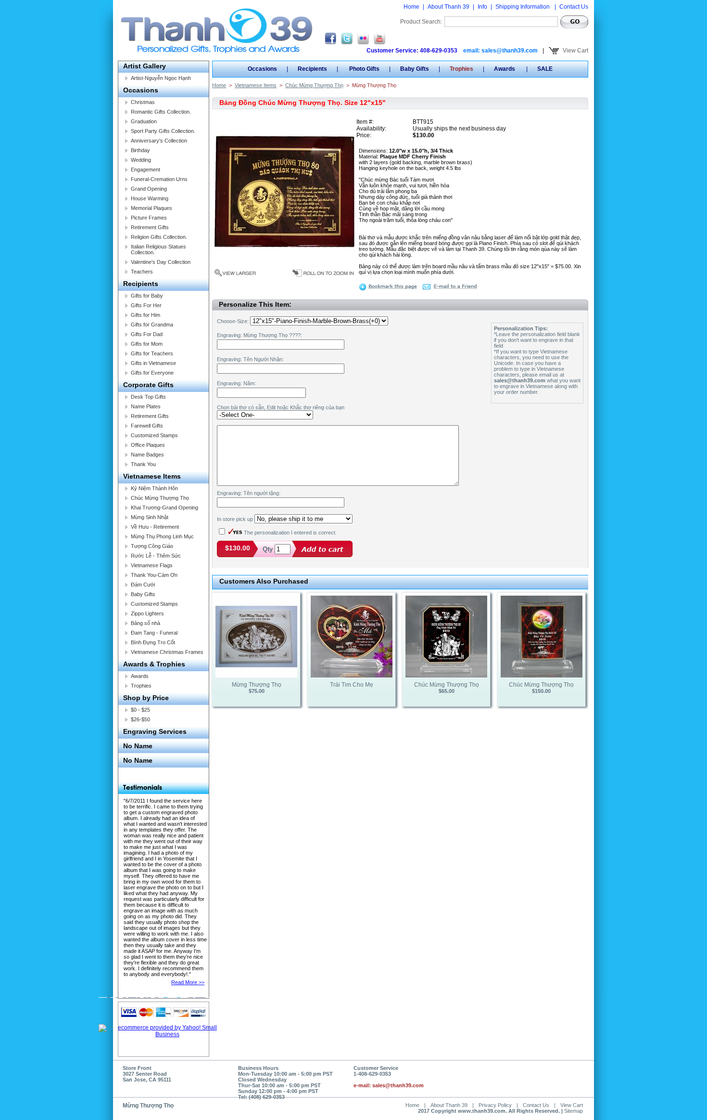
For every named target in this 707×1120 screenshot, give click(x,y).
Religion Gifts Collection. (159, 237)
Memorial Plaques (151, 208)
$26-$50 (140, 719)
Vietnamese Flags (152, 565)
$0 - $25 (140, 710)
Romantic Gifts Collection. (161, 112)
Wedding (141, 160)
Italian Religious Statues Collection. (158, 249)
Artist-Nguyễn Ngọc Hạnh (161, 78)
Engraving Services (155, 731)
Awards (140, 676)
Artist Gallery (144, 66)
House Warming (149, 198)
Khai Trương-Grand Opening (164, 507)
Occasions (140, 90)
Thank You (143, 464)
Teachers (142, 271)
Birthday (140, 150)
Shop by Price (146, 698)
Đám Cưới (143, 584)
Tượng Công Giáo (152, 546)
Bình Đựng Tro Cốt (153, 642)
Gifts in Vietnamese (153, 363)
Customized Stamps (154, 435)
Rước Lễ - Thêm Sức (156, 556)
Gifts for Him (145, 315)
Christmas (143, 102)
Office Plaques (148, 445)
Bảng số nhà (145, 623)
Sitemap (573, 1111)
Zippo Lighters (147, 613)
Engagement (145, 169)
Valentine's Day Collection (160, 262)
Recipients (140, 283)
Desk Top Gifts (148, 397)
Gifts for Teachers (152, 353)
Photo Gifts (363, 68)
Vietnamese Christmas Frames (167, 652)
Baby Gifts (143, 594)
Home (411, 6)
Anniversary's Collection (159, 140)
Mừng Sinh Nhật (149, 517)
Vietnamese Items (152, 476)
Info (482, 6)
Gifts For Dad (147, 334)
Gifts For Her (146, 305)
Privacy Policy (495, 1105)
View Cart (574, 50)
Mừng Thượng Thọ (256, 684)
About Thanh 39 (448, 6)
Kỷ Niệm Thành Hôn (154, 488)
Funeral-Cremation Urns (159, 179)
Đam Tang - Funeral (154, 633)
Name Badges (147, 454)
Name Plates (146, 406)
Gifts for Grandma (152, 324)
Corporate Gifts (148, 385)
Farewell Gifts (147, 426)
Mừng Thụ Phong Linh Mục (162, 536)
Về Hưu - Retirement (155, 527)
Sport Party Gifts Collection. (163, 131)
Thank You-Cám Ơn (154, 575)
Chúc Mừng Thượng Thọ (160, 498)
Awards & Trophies (154, 664)
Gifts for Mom (147, 344)
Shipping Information (523, 6)
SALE (545, 68)
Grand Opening (149, 189)
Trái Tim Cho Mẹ (351, 684)
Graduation (144, 121)
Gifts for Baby (147, 296)
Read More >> (187, 982)
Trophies (141, 686)
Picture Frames (149, 218)
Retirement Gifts (150, 227)
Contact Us (573, 6)
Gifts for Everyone (152, 373)
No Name (137, 746)
